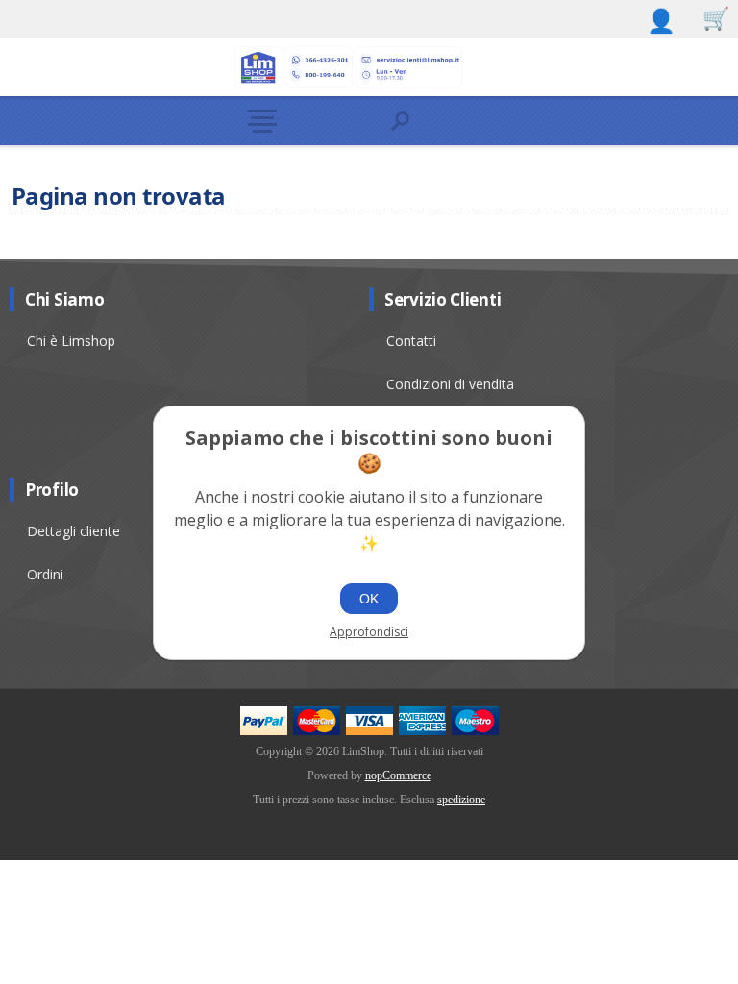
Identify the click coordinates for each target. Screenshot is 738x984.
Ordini (45, 574)
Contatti (411, 341)
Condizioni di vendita (450, 384)
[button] (302, 120)
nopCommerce (398, 775)
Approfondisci (369, 632)
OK (369, 598)
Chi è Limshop (71, 341)
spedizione (461, 799)
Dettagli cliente (73, 531)
